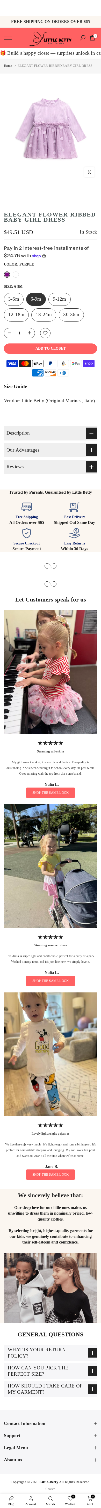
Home (8, 66)
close (93, 8)
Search (50, 1489)
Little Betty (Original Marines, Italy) (58, 400)
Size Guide (15, 386)
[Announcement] (46, 8)
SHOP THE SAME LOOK (50, 793)
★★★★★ (50, 743)
